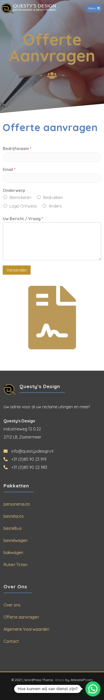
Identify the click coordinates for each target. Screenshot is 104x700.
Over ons (12, 604)
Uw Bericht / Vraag (23, 218)
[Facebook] (47, 689)
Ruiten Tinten (16, 564)
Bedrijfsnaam (17, 148)
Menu (92, 8)
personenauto (17, 504)
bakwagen (13, 552)
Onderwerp (14, 190)
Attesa (59, 680)
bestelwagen (16, 540)
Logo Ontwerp (23, 206)
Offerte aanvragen (21, 617)
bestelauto (14, 516)
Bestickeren (20, 197)
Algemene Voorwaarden (26, 629)
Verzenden (17, 270)
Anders (55, 206)
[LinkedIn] (57, 689)
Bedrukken (53, 197)
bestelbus (13, 528)
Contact (11, 641)
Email (9, 169)
